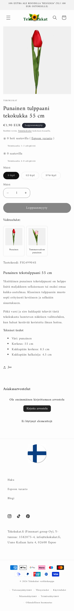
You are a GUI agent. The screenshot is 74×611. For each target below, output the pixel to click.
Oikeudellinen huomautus (39, 603)
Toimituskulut (25, 131)
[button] (8, 17)
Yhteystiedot (42, 590)
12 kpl (32, 176)
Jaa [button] (10, 367)
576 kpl (53, 176)
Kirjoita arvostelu (37, 408)
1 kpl (13, 176)
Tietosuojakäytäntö (22, 590)
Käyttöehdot (59, 590)
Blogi (11, 498)
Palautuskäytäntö (28, 596)
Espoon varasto (41, 138)
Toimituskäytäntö (50, 596)
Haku (11, 480)
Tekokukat (33, 581)
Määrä (6, 185)
